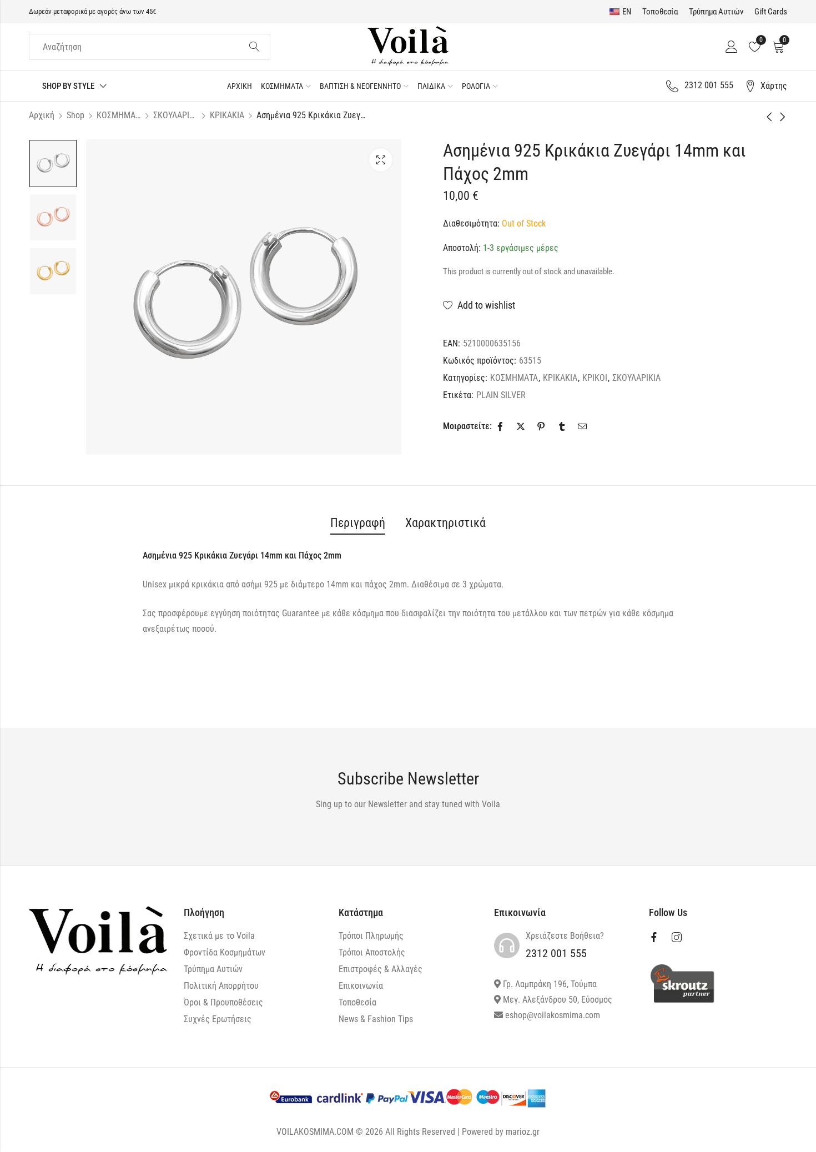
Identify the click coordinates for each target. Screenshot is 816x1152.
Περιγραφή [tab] (357, 523)
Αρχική (41, 115)
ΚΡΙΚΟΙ (594, 378)
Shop (75, 115)
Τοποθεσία (660, 12)
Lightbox (380, 160)
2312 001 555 (556, 953)
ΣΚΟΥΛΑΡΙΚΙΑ (175, 115)
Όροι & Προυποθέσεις (223, 1002)
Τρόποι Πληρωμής (371, 935)
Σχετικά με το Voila (219, 935)
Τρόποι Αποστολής (372, 952)
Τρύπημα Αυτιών (716, 12)
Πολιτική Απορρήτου (221, 985)
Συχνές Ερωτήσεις (217, 1019)
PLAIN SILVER (501, 395)
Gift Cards (770, 12)
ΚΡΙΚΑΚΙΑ (227, 115)
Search (254, 47)
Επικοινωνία (361, 985)
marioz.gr (523, 1131)
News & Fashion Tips (376, 1019)
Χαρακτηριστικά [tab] (445, 523)
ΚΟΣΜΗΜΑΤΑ (119, 115)
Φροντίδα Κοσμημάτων (224, 952)
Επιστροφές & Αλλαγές (380, 969)
